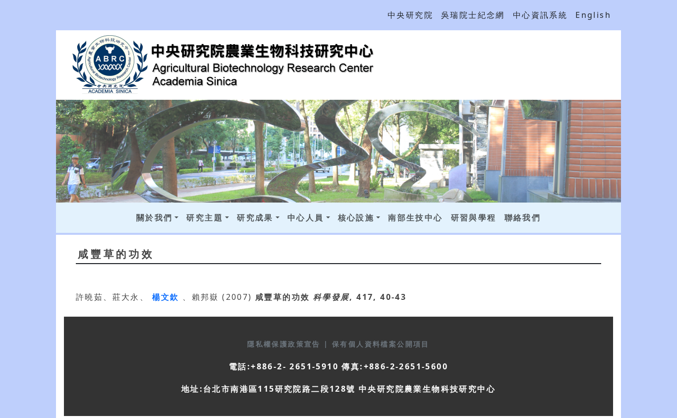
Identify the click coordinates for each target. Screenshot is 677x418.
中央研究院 (410, 14)
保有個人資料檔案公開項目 (381, 343)
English (593, 14)
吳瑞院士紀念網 (473, 14)
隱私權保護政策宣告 (285, 343)
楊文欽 (167, 296)
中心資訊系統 (540, 14)
